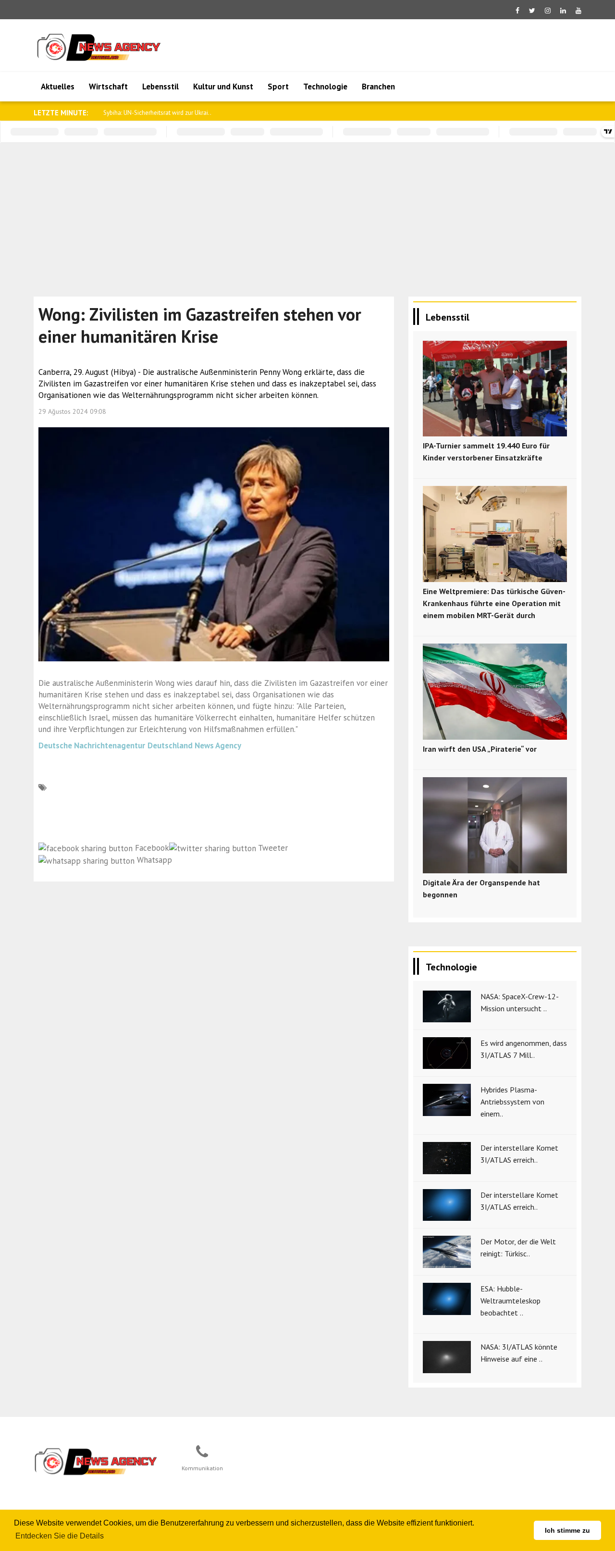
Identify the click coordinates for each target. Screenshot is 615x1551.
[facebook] (517, 10)
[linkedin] (563, 10)
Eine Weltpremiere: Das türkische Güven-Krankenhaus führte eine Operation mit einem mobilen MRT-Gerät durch (494, 603)
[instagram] (548, 10)
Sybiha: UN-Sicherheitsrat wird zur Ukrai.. (157, 113)
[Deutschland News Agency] (97, 1461)
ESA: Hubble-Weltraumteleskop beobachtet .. (510, 1300)
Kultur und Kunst (223, 86)
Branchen (378, 86)
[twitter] (532, 10)
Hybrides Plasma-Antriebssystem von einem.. (512, 1101)
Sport (278, 86)
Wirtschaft (108, 86)
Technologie (325, 86)
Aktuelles (57, 86)
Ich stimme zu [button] (567, 1530)
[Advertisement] (307, 215)
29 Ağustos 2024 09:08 (72, 411)
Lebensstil (160, 86)
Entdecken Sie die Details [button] (59, 1536)
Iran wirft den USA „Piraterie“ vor (480, 749)
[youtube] (578, 10)
